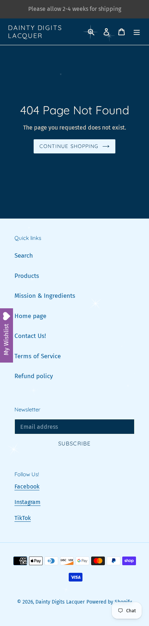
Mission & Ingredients (44, 296)
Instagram (27, 502)
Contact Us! (30, 336)
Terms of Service (37, 356)
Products (26, 276)
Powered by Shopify (109, 602)
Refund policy (33, 376)
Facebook (26, 486)
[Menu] (136, 32)
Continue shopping (68, 146)
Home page (30, 316)
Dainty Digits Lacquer (35, 31)
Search (23, 255)
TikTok (22, 518)
